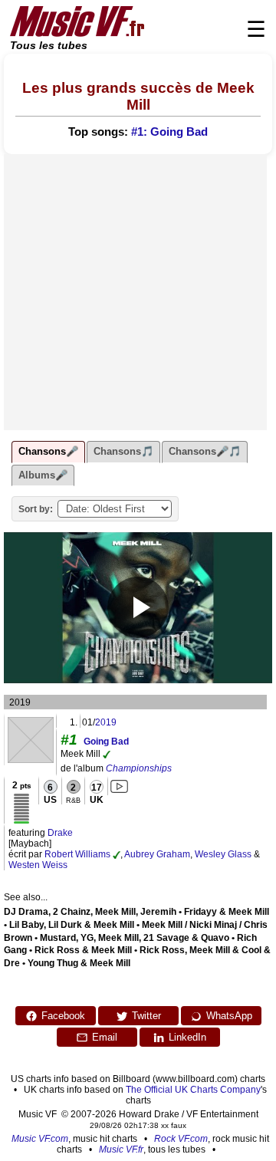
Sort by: (35, 509)
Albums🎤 (42, 475)
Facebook (63, 1015)
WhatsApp (229, 1015)
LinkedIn (187, 1037)
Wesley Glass (223, 854)
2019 (106, 722)
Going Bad (106, 741)
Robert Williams (77, 854)
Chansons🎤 (48, 451)
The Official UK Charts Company (193, 1089)
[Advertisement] (138, 292)
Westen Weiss (37, 865)
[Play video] (138, 607)
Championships (139, 768)
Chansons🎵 (123, 451)
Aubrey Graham (157, 854)
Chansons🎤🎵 (205, 451)
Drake (60, 832)
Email (104, 1037)
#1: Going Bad (169, 132)
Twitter (146, 1015)
